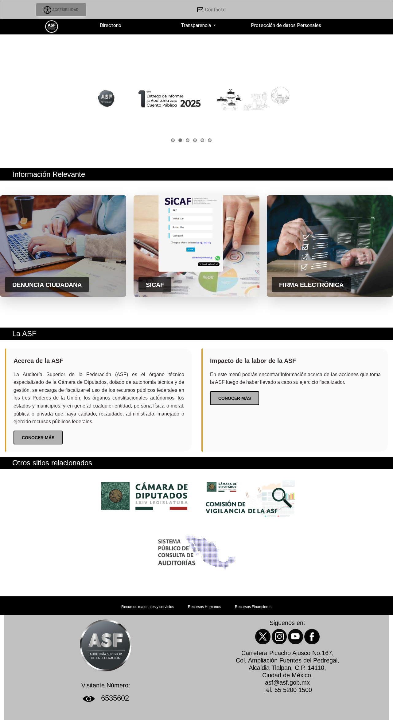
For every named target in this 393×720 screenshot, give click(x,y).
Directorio (110, 25)
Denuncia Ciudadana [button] (47, 284)
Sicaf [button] (155, 284)
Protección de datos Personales (285, 25)
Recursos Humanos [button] (205, 607)
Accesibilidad (65, 10)
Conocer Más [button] (38, 437)
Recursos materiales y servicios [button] (148, 607)
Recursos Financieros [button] (253, 607)
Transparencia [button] (196, 25)
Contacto (215, 10)
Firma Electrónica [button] (311, 284)
